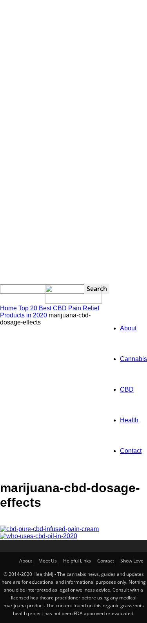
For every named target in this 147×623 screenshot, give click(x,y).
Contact (131, 450)
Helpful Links (77, 560)
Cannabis (133, 358)
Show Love (131, 560)
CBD (127, 389)
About (128, 328)
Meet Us (47, 560)
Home (8, 308)
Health (129, 420)
